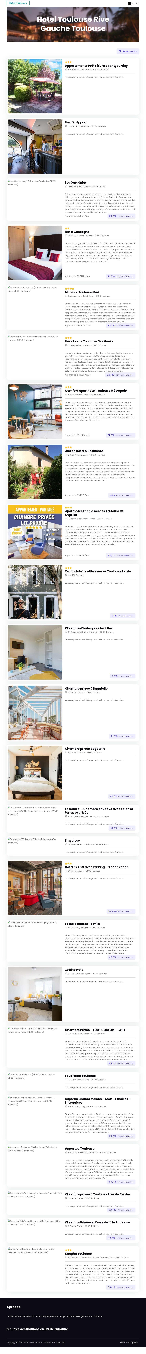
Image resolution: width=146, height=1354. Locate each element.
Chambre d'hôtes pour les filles (88, 628)
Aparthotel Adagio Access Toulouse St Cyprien (94, 513)
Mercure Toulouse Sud (82, 292)
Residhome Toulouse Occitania (89, 341)
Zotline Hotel (74, 970)
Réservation (129, 51)
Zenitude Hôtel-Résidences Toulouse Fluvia (98, 571)
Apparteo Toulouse (79, 1148)
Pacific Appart (76, 122)
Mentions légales (129, 1342)
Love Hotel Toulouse (80, 1076)
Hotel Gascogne (77, 232)
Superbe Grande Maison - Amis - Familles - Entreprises (97, 1101)
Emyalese (72, 840)
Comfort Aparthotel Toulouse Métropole (96, 391)
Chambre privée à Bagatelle (86, 688)
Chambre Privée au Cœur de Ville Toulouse (97, 1222)
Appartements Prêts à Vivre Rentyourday (96, 66)
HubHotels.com (34, 1342)
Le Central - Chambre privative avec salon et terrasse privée (99, 811)
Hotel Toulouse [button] (18, 2)
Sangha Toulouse (78, 1254)
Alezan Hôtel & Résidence (84, 451)
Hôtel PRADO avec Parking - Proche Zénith (97, 867)
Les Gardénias (76, 182)
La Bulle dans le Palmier (82, 924)
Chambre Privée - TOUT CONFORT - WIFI (95, 1030)
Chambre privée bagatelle (85, 749)
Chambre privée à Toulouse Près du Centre (97, 1194)
